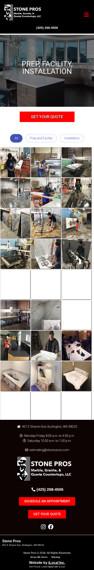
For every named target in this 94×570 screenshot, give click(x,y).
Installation (72, 138)
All (16, 138)
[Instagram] (43, 526)
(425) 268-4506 (47, 27)
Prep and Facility (41, 138)
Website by (47, 563)
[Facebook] (51, 526)
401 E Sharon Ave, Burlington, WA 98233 (23, 545)
